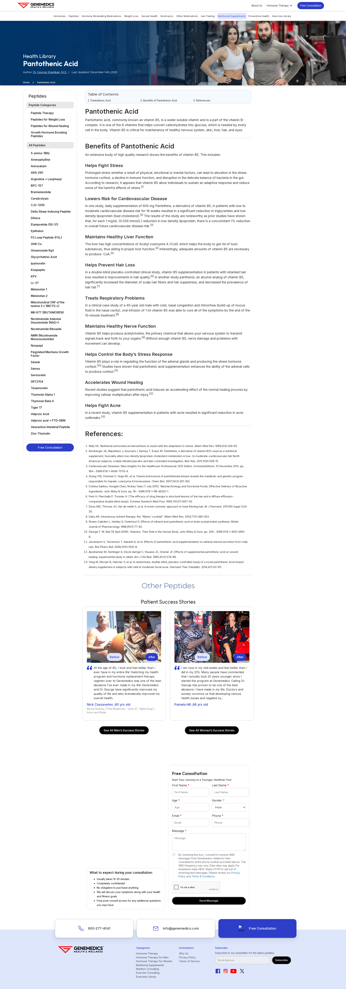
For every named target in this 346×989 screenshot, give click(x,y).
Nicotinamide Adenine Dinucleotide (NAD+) (46, 320)
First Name (180, 785)
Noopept (37, 345)
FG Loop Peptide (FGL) (46, 237)
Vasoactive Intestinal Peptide (50, 427)
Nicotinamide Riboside (46, 329)
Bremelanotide (41, 192)
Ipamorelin (38, 263)
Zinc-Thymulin (40, 433)
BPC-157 (37, 185)
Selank (35, 362)
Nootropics (167, 16)
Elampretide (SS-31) (44, 224)
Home (26, 82)
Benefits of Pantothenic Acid (160, 100)
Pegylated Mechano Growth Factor (50, 353)
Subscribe (281, 960)
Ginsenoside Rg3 (42, 250)
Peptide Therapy (42, 113)
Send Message (208, 900)
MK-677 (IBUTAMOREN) (47, 312)
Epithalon (37, 231)
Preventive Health (259, 16)
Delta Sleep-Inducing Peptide (51, 211)
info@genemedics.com (181, 928)
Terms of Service (189, 961)
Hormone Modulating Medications (101, 16)
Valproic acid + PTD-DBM (48, 420)
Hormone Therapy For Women (154, 961)
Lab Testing (208, 16)
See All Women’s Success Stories (211, 730)
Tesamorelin (39, 388)
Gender (218, 800)
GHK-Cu (36, 244)
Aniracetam (38, 166)
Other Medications (187, 16)
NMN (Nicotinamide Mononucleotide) (44, 337)
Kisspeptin (38, 270)
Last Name (220, 785)
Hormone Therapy (147, 953)
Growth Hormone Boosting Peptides (49, 134)
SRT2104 (37, 381)
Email (177, 816)
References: (203, 100)
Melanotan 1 (39, 289)
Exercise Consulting (147, 972)
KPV (34, 276)
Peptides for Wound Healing (50, 126)
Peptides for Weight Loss (48, 119)
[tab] (50, 105)
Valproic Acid (40, 414)
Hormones (60, 16)
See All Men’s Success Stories (124, 730)
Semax (35, 368)
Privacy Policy (187, 957)
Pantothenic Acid (101, 100)
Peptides (74, 16)
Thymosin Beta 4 (42, 401)
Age (176, 800)
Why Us (183, 953)
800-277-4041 (99, 928)
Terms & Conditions (203, 876)
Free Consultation (310, 5)
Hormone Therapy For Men (152, 957)
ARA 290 (37, 172)
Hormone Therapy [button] (278, 5)
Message (179, 831)
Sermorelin (38, 375)
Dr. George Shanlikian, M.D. (50, 72)
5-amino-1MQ (40, 153)
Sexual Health (149, 16)
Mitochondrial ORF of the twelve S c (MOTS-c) (48, 304)
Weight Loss (131, 16)
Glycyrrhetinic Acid (44, 257)
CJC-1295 (38, 205)
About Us (256, 5)
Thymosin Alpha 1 (43, 394)
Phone (217, 816)
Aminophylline (40, 159)
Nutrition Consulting (147, 968)
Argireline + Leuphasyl (46, 179)
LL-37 (35, 283)
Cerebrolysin (39, 198)
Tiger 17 (36, 407)
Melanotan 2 (39, 296)
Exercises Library (146, 976)
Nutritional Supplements (232, 16)
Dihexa (35, 218)
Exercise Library (281, 16)
